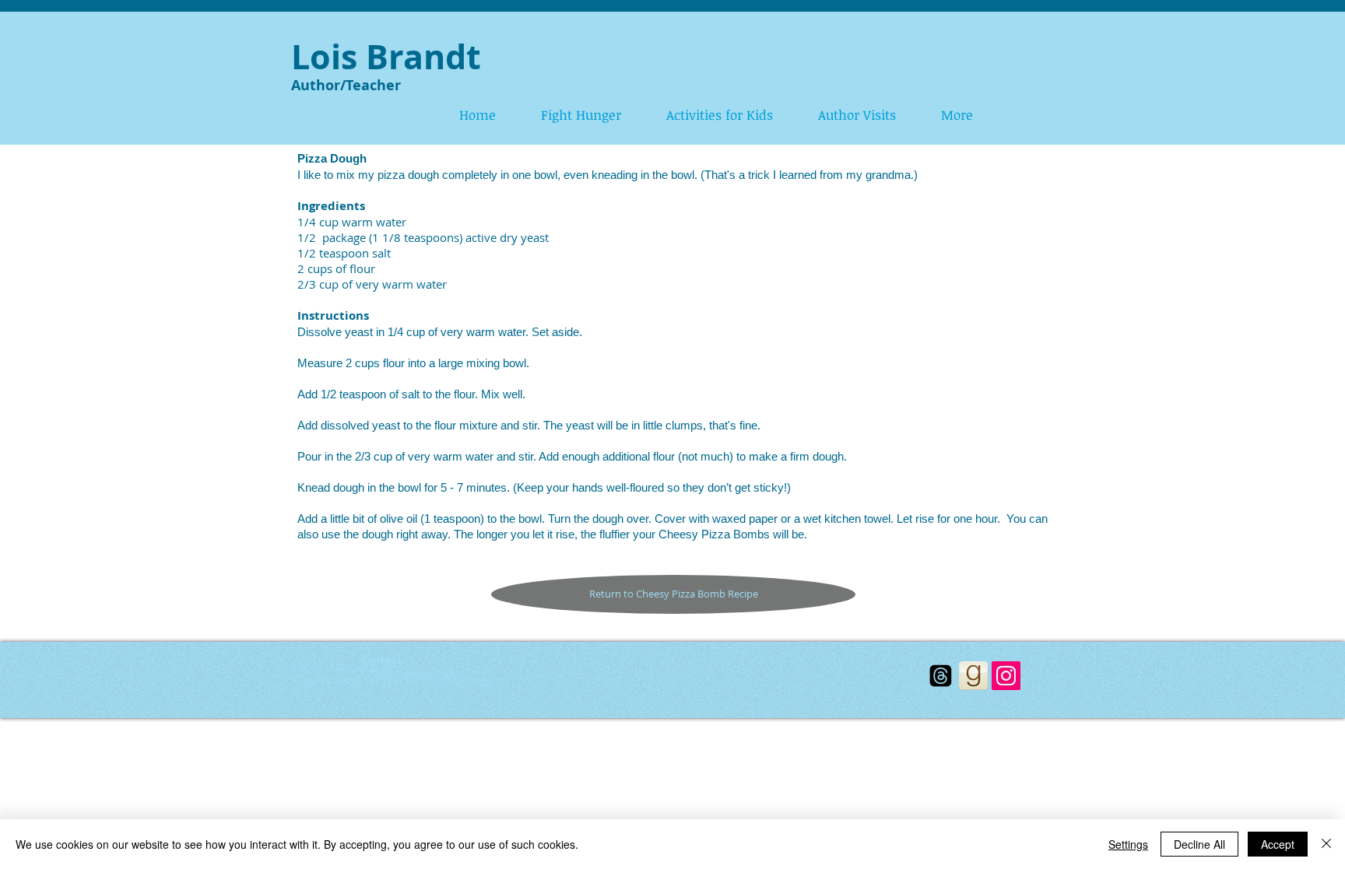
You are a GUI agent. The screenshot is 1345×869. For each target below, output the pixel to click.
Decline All (1199, 844)
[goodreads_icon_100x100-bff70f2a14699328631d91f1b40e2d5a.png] (973, 675)
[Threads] (940, 675)
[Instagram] (1006, 675)
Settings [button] (1128, 844)
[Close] (1326, 844)
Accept (1277, 844)
